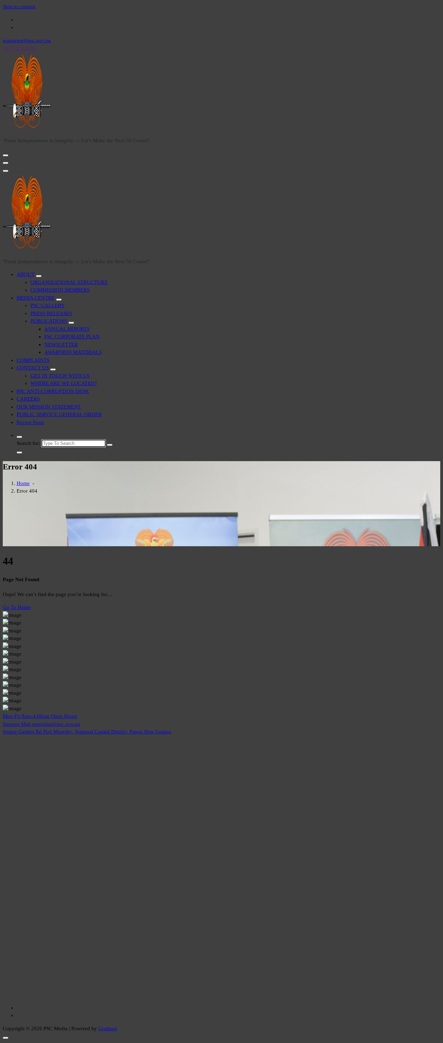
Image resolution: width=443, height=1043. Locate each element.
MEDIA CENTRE (36, 298)
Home (23, 483)
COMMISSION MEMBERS (60, 290)
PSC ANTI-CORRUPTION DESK (53, 391)
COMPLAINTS (33, 360)
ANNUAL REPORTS (67, 329)
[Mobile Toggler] (39, 276)
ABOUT (26, 274)
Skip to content (19, 6)
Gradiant (107, 1028)
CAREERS (28, 399)
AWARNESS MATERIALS (73, 352)
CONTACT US (33, 367)
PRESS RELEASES (51, 313)
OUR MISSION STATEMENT (49, 407)
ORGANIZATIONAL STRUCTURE (69, 282)
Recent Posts (30, 422)
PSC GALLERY (47, 305)
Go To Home (17, 607)
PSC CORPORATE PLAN (72, 336)
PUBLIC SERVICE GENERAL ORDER (59, 414)
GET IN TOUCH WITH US (60, 375)
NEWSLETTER (61, 344)
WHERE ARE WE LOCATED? (63, 383)
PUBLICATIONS (48, 321)
